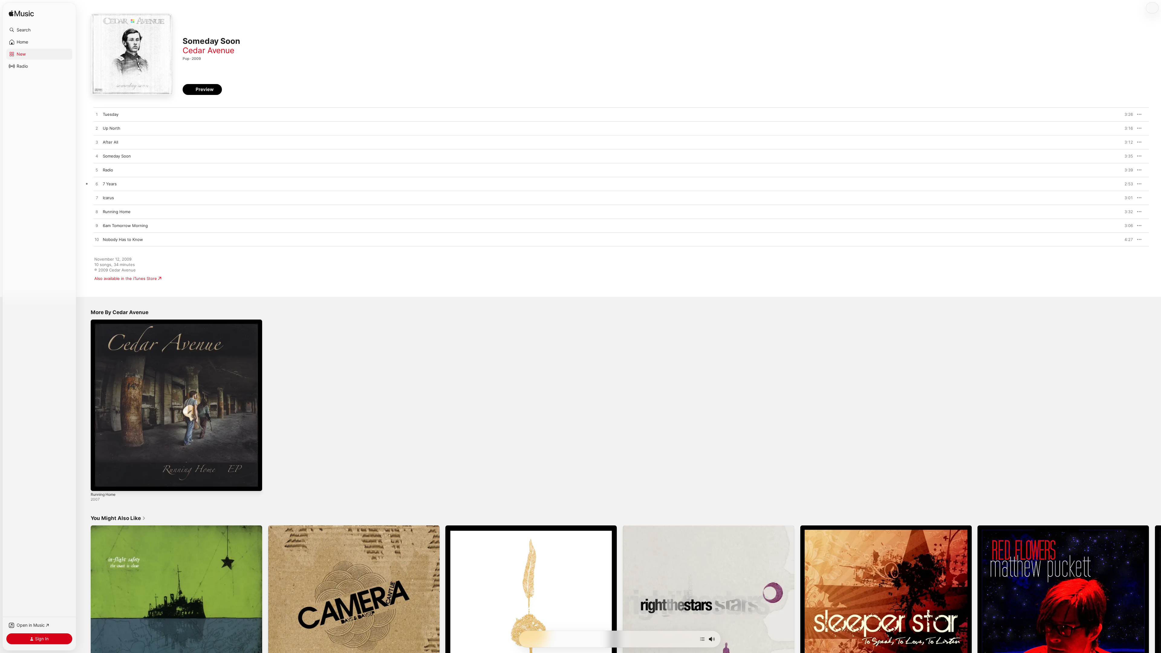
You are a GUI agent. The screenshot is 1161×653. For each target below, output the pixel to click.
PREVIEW (1126, 114)
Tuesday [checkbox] (111, 114)
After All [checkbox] (110, 142)
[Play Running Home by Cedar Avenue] (97, 212)
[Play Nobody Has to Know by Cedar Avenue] (97, 239)
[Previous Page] (84, 611)
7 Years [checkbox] (110, 183)
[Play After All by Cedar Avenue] (97, 142)
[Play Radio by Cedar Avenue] (97, 170)
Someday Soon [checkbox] (117, 156)
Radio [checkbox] (108, 169)
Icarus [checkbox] (108, 197)
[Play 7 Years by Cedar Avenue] (97, 184)
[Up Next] (702, 639)
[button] (39, 30)
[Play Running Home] (98, 483)
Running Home (105, 322)
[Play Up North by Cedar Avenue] (97, 128)
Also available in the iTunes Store (125, 278)
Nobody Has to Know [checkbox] (123, 239)
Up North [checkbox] (111, 128)
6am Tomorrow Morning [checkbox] (125, 225)
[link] (118, 518)
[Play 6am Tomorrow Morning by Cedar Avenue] (97, 226)
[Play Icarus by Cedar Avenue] (97, 198)
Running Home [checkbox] (117, 211)
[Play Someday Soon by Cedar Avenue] (97, 156)
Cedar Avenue (208, 50)
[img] (21, 13)
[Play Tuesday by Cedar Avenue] (97, 114)
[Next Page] (1155, 611)
